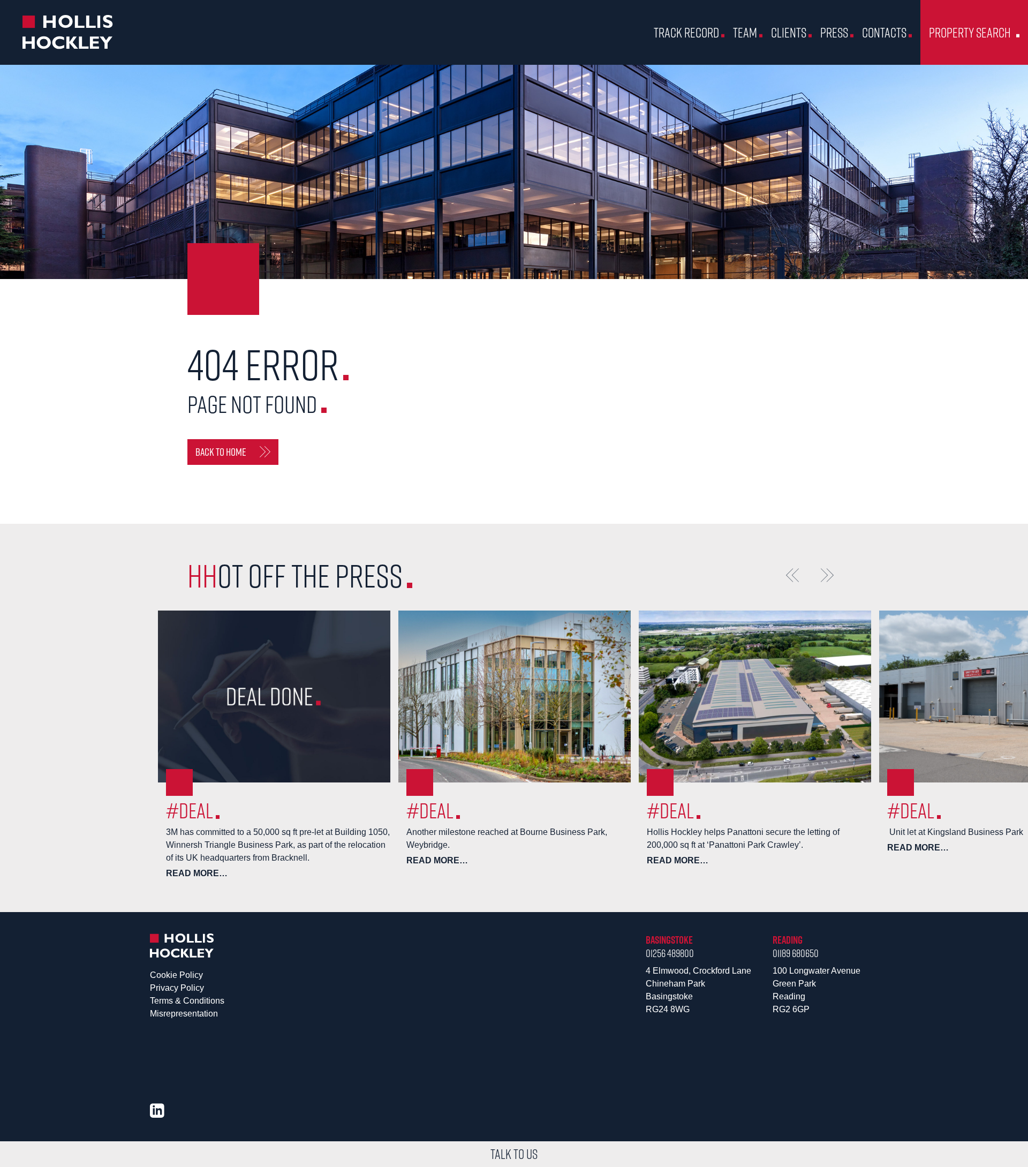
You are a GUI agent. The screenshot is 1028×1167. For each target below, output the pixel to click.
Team (745, 32)
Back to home (220, 452)
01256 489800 (670, 952)
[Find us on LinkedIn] (157, 1110)
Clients (788, 32)
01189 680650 (796, 952)
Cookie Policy (176, 975)
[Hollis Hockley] (68, 32)
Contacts (884, 32)
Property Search (970, 32)
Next (827, 575)
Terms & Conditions (187, 1000)
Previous (792, 575)
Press (834, 32)
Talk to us (514, 1154)
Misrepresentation (184, 1013)
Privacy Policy (177, 987)
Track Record (686, 32)
